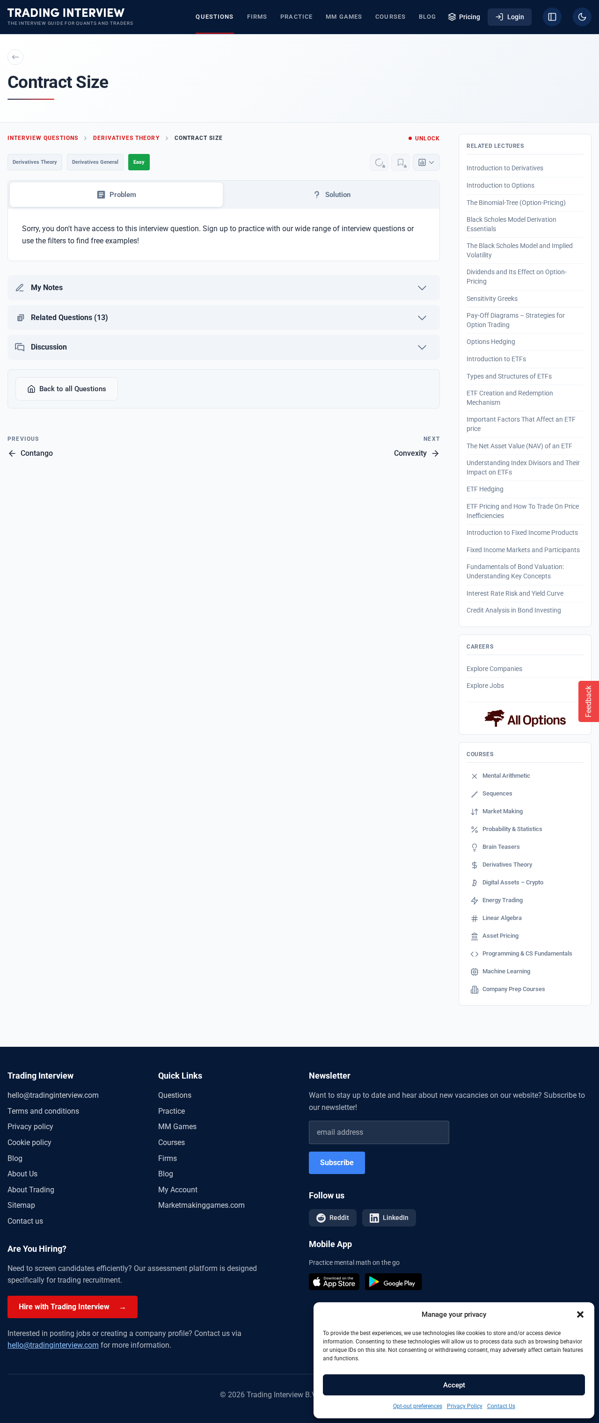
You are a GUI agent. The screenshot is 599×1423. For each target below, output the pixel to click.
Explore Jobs (485, 685)
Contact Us (501, 1406)
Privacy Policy (464, 1406)
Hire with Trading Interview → (72, 1306)
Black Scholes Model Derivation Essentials (511, 224)
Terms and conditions (43, 1111)
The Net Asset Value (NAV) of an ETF (519, 446)
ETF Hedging (485, 489)
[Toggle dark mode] (582, 16)
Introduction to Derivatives (505, 168)
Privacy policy (30, 1126)
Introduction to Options (500, 185)
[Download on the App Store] (334, 1281)
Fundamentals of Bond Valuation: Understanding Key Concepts (515, 571)
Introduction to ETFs (496, 359)
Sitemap (21, 1205)
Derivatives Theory (126, 138)
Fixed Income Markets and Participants (523, 550)
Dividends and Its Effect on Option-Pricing (517, 276)
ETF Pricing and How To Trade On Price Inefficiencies (523, 511)
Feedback (588, 701)
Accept (454, 1385)
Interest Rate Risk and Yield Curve (515, 593)
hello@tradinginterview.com (53, 1095)
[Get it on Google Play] (393, 1281)
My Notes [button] (47, 287)
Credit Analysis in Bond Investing (514, 610)
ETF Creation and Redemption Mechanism (510, 397)
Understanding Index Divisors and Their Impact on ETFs (523, 467)
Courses (390, 16)
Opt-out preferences (417, 1406)
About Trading (30, 1189)
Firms (257, 16)
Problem (123, 194)
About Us (22, 1173)
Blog (428, 16)
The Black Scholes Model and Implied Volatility (520, 250)
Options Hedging (491, 341)
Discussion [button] (49, 347)
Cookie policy (29, 1142)
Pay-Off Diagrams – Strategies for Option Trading (516, 320)
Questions (215, 16)
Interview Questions (42, 138)
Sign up (215, 228)
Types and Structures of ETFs (509, 376)
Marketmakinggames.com (201, 1205)
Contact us (25, 1221)
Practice (296, 16)
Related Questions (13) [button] (69, 317)
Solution (338, 194)
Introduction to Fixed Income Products (522, 532)
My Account (177, 1189)
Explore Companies (494, 668)
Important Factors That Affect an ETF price (521, 424)
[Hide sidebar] (552, 16)
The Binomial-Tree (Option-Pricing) (516, 202)
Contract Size (199, 138)
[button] (580, 1314)
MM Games (344, 16)
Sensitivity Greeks (492, 298)
